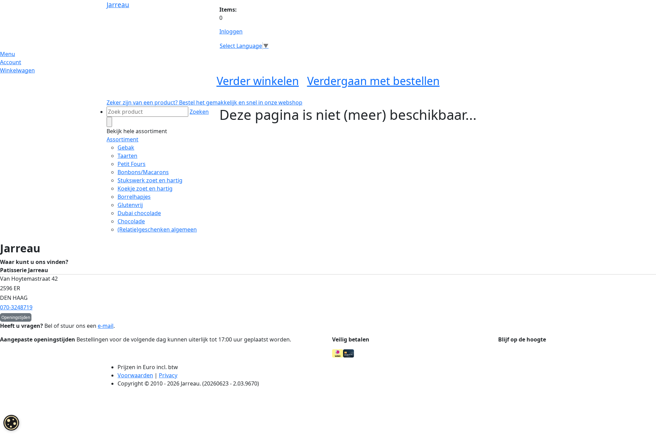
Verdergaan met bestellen (373, 80)
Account (10, 62)
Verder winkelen (258, 80)
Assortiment (122, 139)
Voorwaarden (135, 375)
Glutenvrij (130, 205)
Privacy (168, 375)
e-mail (105, 326)
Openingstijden (15, 317)
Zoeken (199, 111)
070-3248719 (16, 307)
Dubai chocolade (139, 213)
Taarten (127, 155)
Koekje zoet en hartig (145, 188)
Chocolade (131, 221)
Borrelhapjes (134, 196)
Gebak (126, 147)
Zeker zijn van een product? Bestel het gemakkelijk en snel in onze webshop (204, 102)
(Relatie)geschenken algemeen (157, 229)
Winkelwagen (17, 70)
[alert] (11, 423)
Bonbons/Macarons (143, 172)
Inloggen (231, 31)
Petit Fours (132, 164)
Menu (7, 54)
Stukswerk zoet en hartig (150, 180)
